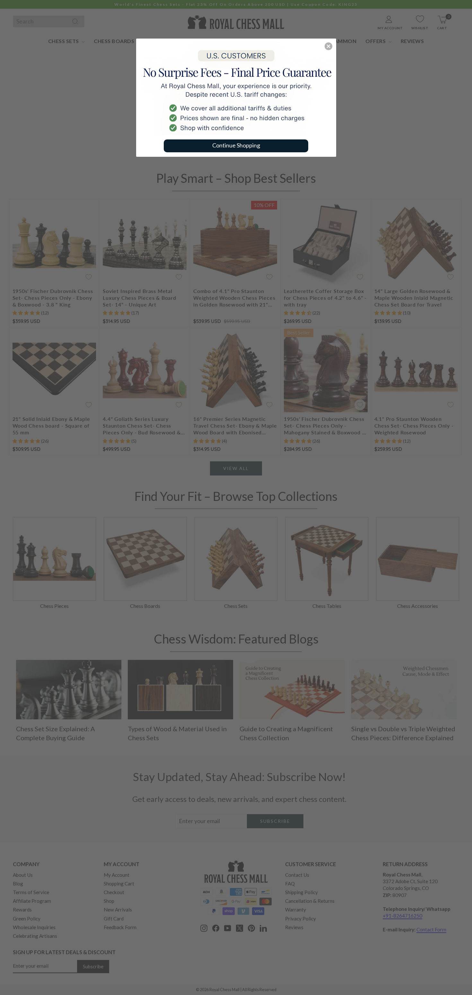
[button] (328, 46)
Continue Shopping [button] (236, 145)
